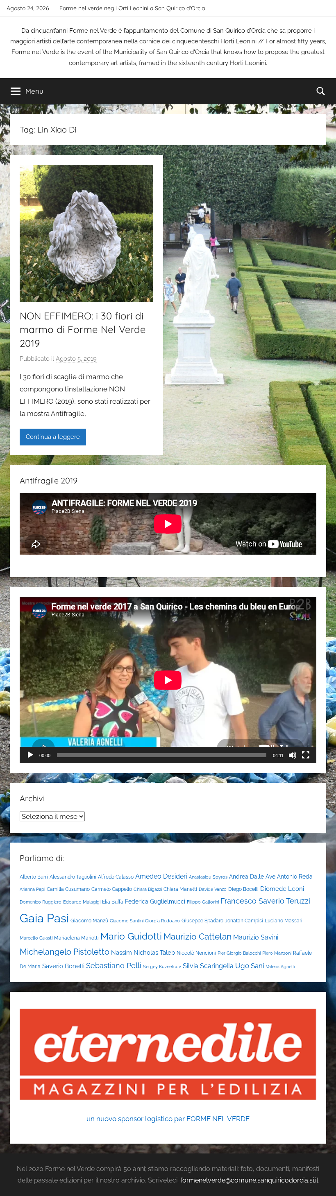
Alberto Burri (34, 877)
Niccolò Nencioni (196, 953)
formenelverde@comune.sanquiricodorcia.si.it (249, 1180)
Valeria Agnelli (280, 966)
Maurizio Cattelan (197, 936)
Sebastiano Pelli (113, 965)
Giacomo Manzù (89, 920)
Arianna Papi (32, 889)
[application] (168, 680)
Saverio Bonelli (63, 965)
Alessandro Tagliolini (73, 877)
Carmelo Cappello (111, 889)
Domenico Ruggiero (40, 901)
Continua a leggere (53, 437)
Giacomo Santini (126, 920)
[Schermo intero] (306, 755)
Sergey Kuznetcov (162, 966)
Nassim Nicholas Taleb (143, 952)
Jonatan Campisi (244, 920)
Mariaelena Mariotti (76, 938)
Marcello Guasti (36, 937)
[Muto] (292, 755)
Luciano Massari (283, 920)
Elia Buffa (112, 902)
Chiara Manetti (180, 889)
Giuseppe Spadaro (202, 920)
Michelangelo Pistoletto (64, 952)
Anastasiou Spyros (208, 877)
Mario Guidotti (131, 936)
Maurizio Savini (255, 937)
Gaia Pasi (44, 918)
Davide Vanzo (213, 889)
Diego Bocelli (243, 889)
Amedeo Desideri (161, 876)
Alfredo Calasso (116, 877)
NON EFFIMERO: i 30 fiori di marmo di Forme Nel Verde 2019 (83, 329)
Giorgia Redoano (162, 920)
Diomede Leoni (282, 888)
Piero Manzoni (276, 953)
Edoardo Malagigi (81, 901)
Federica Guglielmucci (155, 901)
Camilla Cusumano (68, 889)
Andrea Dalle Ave (252, 876)
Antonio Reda (295, 876)
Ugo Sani (249, 966)
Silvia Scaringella (208, 966)
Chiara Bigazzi (148, 889)
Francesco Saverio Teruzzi (265, 901)
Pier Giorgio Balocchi (239, 953)
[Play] (30, 755)
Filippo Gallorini (203, 901)
